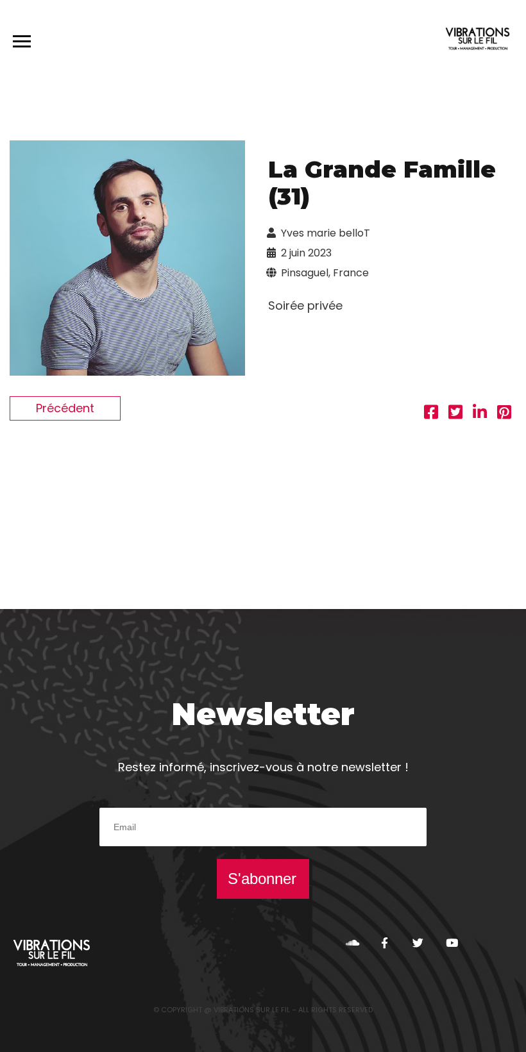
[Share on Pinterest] (504, 414)
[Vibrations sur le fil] (477, 41)
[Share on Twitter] (455, 414)
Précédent (65, 408)
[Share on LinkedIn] (480, 414)
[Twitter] (417, 942)
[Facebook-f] (384, 942)
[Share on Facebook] (431, 414)
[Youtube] (451, 942)
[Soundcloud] (351, 942)
